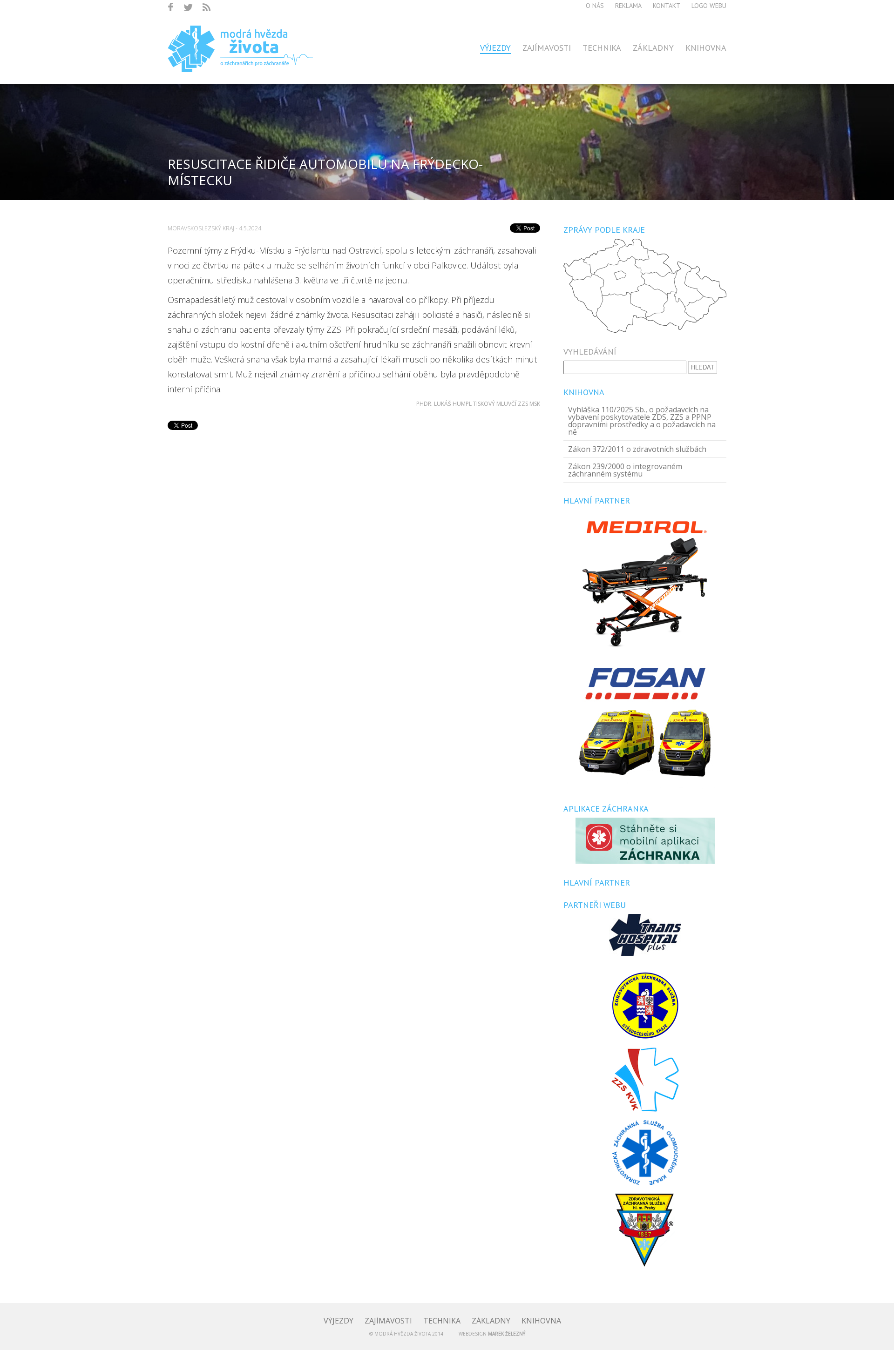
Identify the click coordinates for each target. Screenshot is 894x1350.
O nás (595, 5)
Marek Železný (506, 1333)
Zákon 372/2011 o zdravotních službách (637, 449)
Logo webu (708, 5)
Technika (601, 47)
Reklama (628, 5)
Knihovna (705, 47)
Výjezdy (495, 47)
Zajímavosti (546, 47)
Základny (653, 47)
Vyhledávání (589, 352)
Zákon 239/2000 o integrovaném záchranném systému (625, 470)
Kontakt (666, 5)
